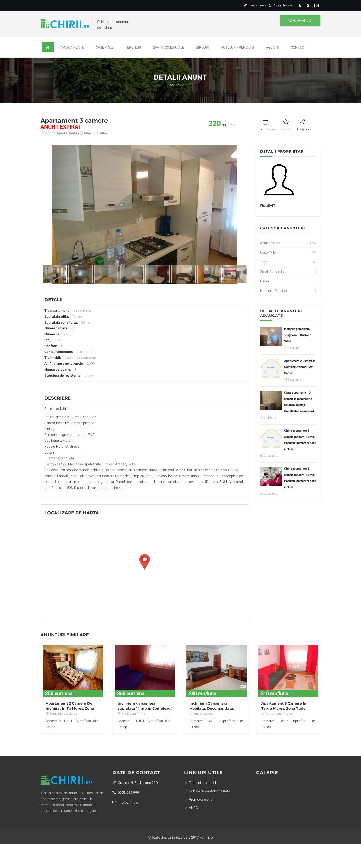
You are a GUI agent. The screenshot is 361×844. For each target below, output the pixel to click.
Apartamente (72, 47)
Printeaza (267, 129)
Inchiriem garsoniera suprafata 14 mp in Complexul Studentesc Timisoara (145, 708)
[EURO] (299, 5)
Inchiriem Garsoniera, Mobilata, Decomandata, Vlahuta (211, 708)
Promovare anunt (202, 799)
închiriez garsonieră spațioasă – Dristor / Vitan (297, 335)
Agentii (272, 47)
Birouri (202, 47)
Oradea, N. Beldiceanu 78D (137, 783)
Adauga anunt (300, 20)
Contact (298, 47)
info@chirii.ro (127, 802)
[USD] (308, 5)
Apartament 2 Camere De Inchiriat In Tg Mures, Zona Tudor (70, 708)
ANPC (193, 808)
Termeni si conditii (202, 783)
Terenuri (133, 47)
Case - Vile (104, 47)
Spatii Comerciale (168, 47)
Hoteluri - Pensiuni (237, 47)
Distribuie (304, 129)
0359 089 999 (128, 792)
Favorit (286, 129)
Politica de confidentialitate (209, 791)
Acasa (174, 85)
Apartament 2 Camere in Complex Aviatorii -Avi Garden (300, 367)
